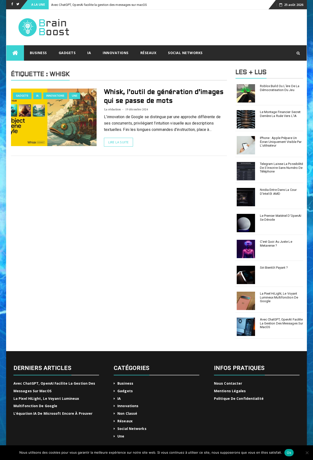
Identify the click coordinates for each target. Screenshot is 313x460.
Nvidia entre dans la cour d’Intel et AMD (278, 192)
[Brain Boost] (15, 53)
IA (89, 52)
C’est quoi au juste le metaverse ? (276, 243)
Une (74, 95)
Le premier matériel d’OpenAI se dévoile (281, 217)
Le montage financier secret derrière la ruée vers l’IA (280, 114)
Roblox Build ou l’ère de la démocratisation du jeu (280, 88)
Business (38, 52)
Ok (289, 453)
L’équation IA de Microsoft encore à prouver (52, 413)
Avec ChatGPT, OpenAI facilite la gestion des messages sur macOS (99, 5)
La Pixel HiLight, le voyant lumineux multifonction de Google (279, 297)
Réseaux (148, 52)
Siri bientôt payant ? (274, 267)
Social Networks (185, 52)
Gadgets (67, 52)
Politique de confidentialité (239, 398)
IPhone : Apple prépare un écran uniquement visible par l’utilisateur (281, 141)
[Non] (306, 452)
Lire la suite (118, 142)
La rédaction (112, 109)
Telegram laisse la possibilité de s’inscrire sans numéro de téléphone (281, 167)
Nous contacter (228, 383)
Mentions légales (230, 391)
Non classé (127, 413)
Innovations (116, 52)
